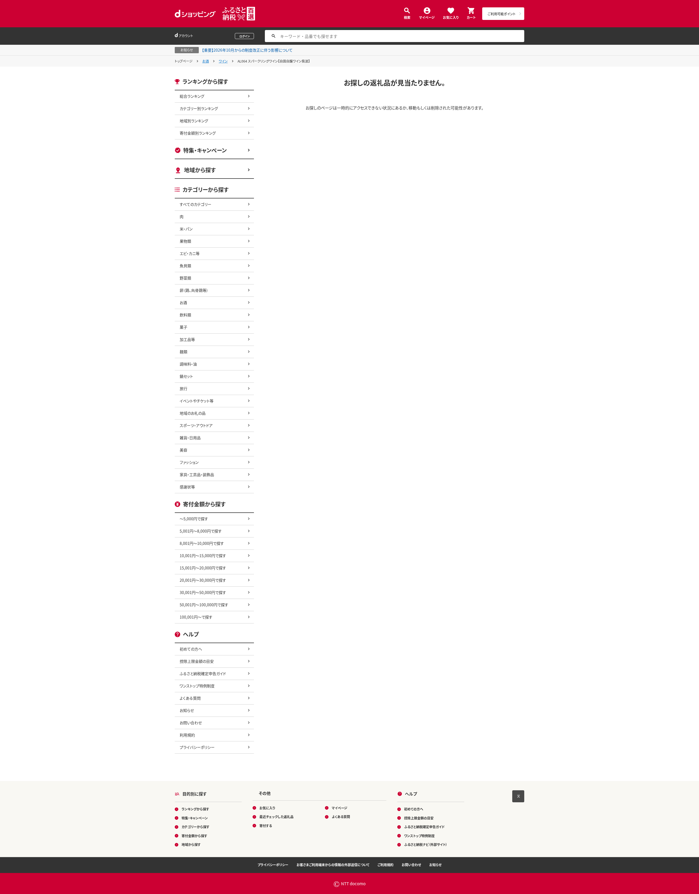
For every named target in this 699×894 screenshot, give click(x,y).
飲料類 (185, 314)
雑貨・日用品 (190, 437)
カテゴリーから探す (195, 826)
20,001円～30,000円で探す (203, 580)
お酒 (205, 61)
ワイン (223, 61)
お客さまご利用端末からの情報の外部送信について (333, 864)
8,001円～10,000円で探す (202, 543)
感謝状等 (187, 486)
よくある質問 (190, 698)
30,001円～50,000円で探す (203, 592)
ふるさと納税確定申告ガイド (203, 673)
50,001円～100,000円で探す (204, 604)
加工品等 (187, 339)
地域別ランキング (194, 120)
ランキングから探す (195, 809)
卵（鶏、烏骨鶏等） (194, 290)
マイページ (427, 17)
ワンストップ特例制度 (197, 685)
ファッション (189, 462)
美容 (183, 450)
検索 (407, 17)
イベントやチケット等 (197, 400)
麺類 (183, 351)
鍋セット (186, 376)
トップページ (183, 61)
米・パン (186, 228)
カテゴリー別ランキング (199, 108)
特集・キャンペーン (205, 150)
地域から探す (200, 170)
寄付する (265, 825)
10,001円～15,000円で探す (203, 555)
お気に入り (450, 17)
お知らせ (187, 710)
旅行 (183, 388)
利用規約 (187, 735)
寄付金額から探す (194, 835)
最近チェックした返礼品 (276, 816)
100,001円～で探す (196, 617)
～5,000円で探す (194, 518)
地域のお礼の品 (193, 413)
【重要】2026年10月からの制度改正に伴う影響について (247, 50)
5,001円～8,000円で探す (201, 531)
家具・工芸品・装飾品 (197, 474)
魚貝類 (185, 265)
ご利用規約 (385, 864)
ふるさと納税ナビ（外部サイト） (425, 844)
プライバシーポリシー (197, 747)
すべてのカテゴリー (195, 204)
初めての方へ (191, 649)
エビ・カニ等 (190, 253)
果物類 (185, 241)
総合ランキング (192, 96)
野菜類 (185, 278)
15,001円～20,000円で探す (203, 568)
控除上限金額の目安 (197, 661)
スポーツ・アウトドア (196, 425)
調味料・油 (188, 364)
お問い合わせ (191, 722)
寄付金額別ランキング (198, 133)
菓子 (183, 327)
